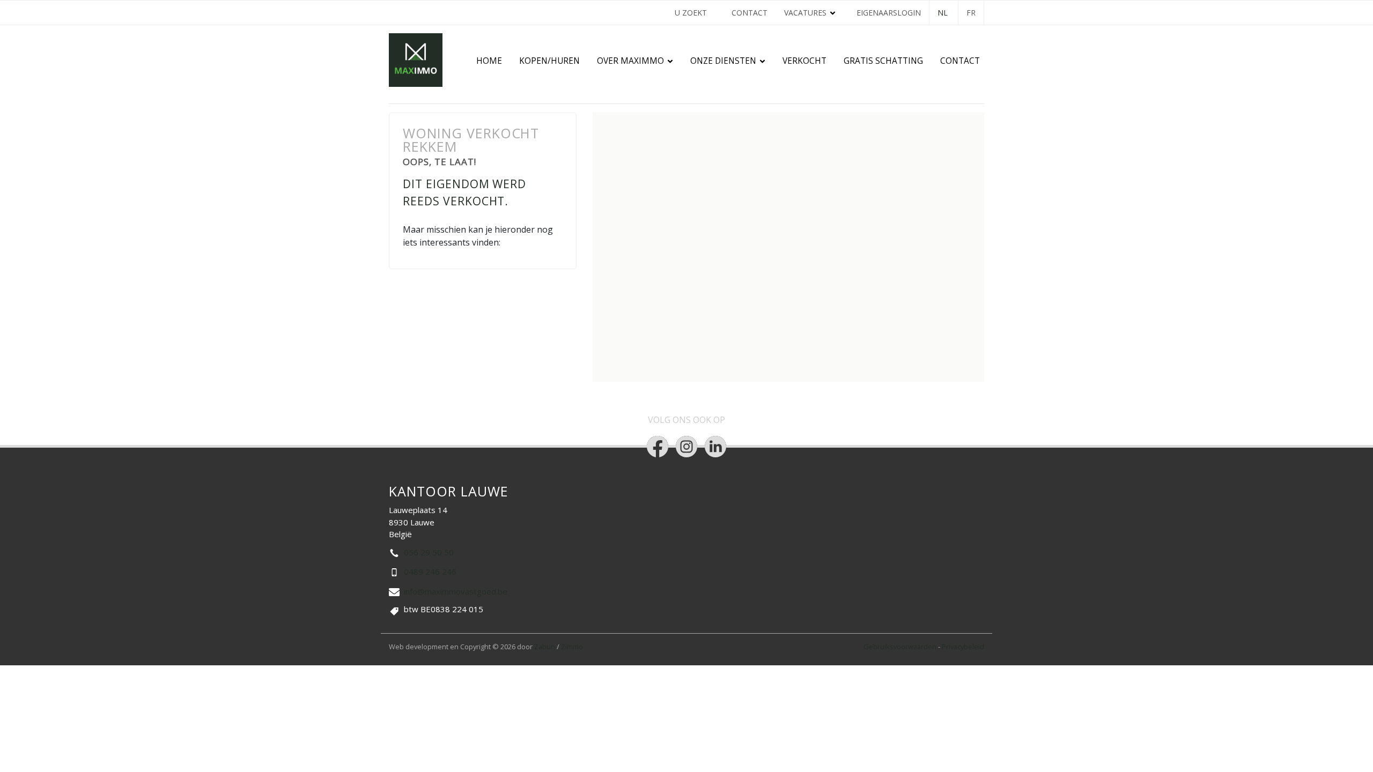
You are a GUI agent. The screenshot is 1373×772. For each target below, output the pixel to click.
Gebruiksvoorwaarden (900, 646)
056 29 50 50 (429, 552)
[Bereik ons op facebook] (657, 446)
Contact (749, 13)
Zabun (544, 646)
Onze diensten (723, 60)
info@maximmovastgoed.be (455, 591)
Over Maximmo (630, 60)
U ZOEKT (691, 13)
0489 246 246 (430, 571)
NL (943, 13)
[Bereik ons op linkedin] (715, 446)
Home (489, 60)
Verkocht (804, 60)
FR (971, 13)
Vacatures (805, 13)
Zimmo (572, 646)
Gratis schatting (883, 60)
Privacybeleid (963, 646)
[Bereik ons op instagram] (686, 446)
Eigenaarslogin (889, 13)
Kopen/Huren (549, 60)
